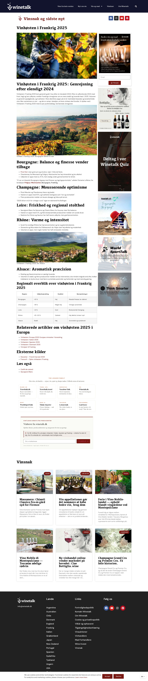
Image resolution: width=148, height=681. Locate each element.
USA (48, 668)
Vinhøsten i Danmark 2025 (30, 345)
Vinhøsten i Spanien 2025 (30, 342)
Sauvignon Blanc (27, 372)
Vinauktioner (81, 631)
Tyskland (50, 660)
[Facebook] (111, 18)
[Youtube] (122, 18)
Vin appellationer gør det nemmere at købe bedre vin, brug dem (73, 502)
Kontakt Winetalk (83, 611)
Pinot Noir (24, 172)
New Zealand (52, 644)
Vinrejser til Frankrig (28, 347)
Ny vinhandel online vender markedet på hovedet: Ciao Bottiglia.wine (72, 562)
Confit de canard (27, 369)
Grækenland (52, 636)
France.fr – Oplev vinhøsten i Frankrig (34, 359)
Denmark (50, 619)
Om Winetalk (123, 6)
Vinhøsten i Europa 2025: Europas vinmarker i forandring (41, 337)
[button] (136, 6)
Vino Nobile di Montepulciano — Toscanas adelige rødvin (31, 562)
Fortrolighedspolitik (84, 607)
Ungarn (49, 664)
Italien (49, 631)
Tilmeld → (83, 441)
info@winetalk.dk (25, 606)
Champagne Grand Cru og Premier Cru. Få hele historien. (112, 560)
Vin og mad (95, 6)
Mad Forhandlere (83, 640)
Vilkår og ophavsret (84, 623)
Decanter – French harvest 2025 (33, 357)
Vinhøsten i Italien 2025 (29, 340)
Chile (48, 615)
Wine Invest (80, 644)
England (50, 623)
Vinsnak (79, 648)
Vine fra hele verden (65, 6)
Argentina (51, 607)
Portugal (50, 648)
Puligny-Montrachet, (33, 183)
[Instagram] (116, 18)
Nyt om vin (82, 6)
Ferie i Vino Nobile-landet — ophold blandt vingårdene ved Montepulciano (112, 503)
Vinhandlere (81, 636)
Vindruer (110, 6)
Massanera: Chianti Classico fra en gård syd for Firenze (32, 502)
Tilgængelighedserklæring (87, 627)
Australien (51, 611)
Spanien (50, 652)
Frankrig (50, 627)
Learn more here (81, 677)
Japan (49, 640)
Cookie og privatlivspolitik (87, 619)
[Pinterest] (127, 18)
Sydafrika (50, 656)
